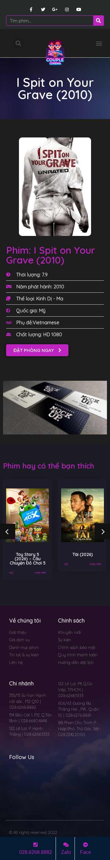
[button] (99, 43)
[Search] (98, 20)
